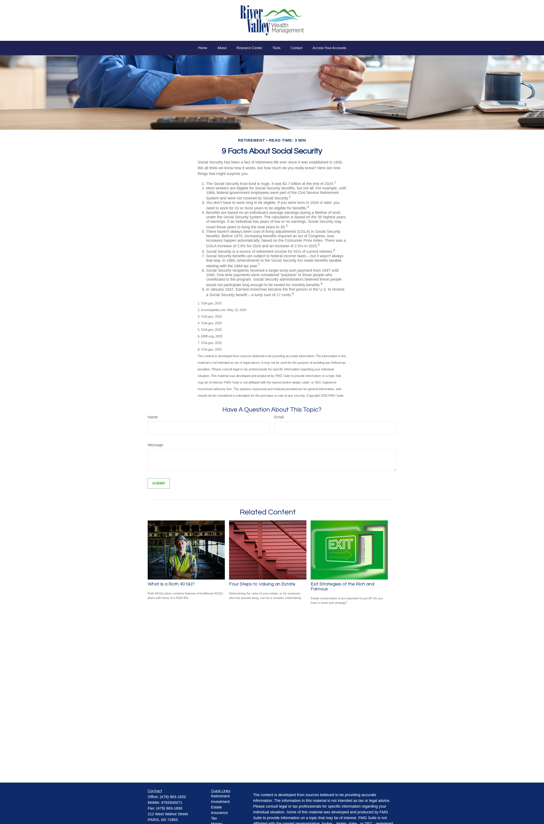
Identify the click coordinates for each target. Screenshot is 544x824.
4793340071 (171, 802)
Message (155, 445)
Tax (214, 818)
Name (153, 417)
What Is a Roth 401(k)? (171, 584)
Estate (216, 807)
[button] (202, 48)
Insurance (219, 813)
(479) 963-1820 (173, 797)
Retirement (220, 796)
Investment (220, 802)
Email (279, 417)
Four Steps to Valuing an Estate (262, 584)
